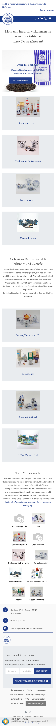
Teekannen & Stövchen (18, 563)
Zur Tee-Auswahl (20, 80)
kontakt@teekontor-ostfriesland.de (26, 628)
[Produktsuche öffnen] (34, 18)
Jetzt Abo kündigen (35, 703)
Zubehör (18, 600)
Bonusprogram (17, 690)
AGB (27, 699)
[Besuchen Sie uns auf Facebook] (26, 712)
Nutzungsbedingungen (36, 694)
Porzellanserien (41, 563)
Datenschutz (16, 699)
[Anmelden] (46, 19)
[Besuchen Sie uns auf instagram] (30, 712)
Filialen (30, 690)
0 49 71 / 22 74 (17, 620)
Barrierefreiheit (16, 694)
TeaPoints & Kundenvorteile (30, 681)
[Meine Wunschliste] (42, 18)
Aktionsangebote (19, 526)
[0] (38, 18)
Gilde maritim (38, 544)
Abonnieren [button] (42, 671)
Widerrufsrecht (17, 703)
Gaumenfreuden (19, 544)
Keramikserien (15, 581)
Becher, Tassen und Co (37, 581)
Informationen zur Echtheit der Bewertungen (26, 723)
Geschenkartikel (36, 600)
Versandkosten (38, 699)
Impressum (41, 690)
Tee (38, 526)
